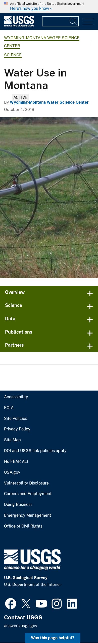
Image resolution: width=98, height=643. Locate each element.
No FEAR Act (16, 461)
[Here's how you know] (49, 6)
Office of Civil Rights (23, 526)
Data (10, 318)
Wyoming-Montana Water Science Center (49, 102)
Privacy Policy (17, 429)
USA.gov (12, 472)
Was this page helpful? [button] (52, 637)
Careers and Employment (28, 494)
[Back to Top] (80, 625)
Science (13, 55)
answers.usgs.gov (20, 625)
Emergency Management (27, 515)
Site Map (12, 440)
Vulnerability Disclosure (26, 483)
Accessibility (16, 397)
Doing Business (18, 504)
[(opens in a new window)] (10, 603)
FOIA (9, 408)
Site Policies (15, 418)
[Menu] (88, 22)
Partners (14, 345)
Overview (15, 292)
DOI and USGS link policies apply (35, 451)
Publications (18, 332)
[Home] (19, 25)
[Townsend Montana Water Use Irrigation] (49, 197)
